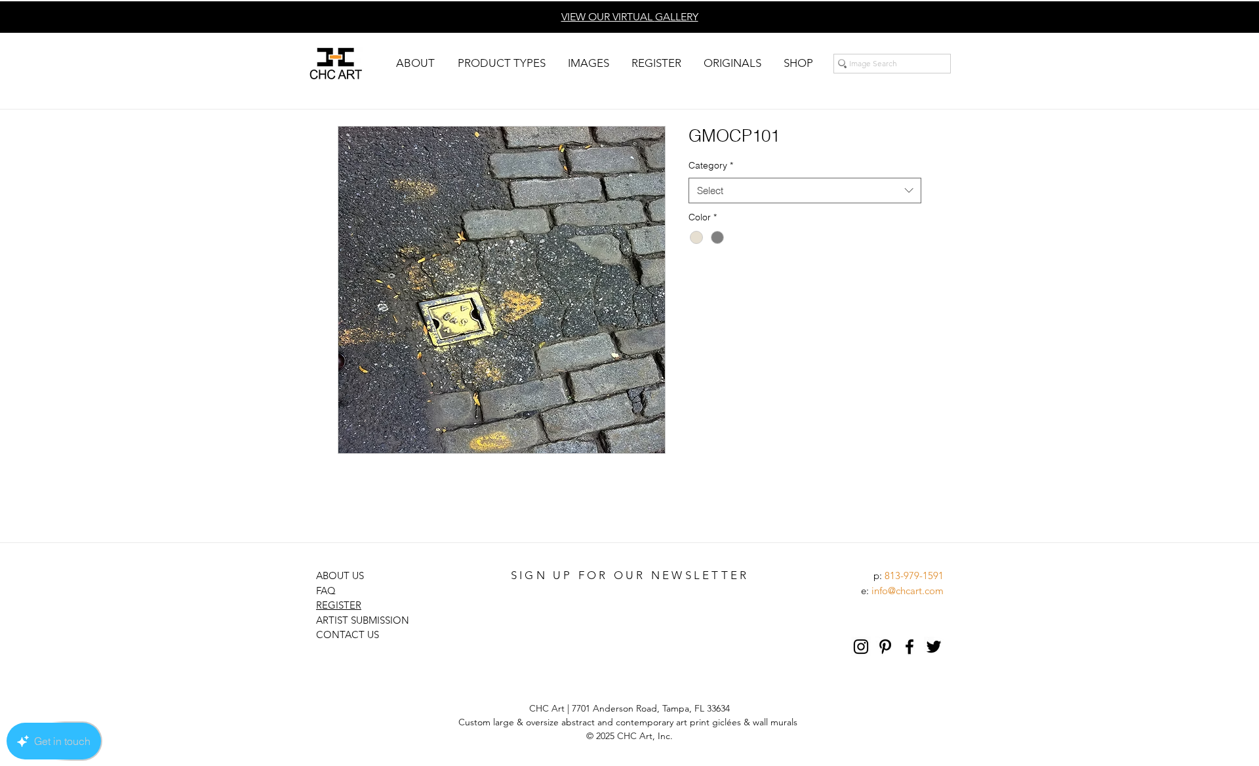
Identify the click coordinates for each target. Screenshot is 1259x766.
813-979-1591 (914, 575)
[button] (415, 63)
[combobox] (805, 190)
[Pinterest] (885, 646)
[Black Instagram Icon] (861, 646)
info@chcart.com (907, 590)
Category (711, 165)
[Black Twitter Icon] (934, 646)
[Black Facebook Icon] (909, 646)
